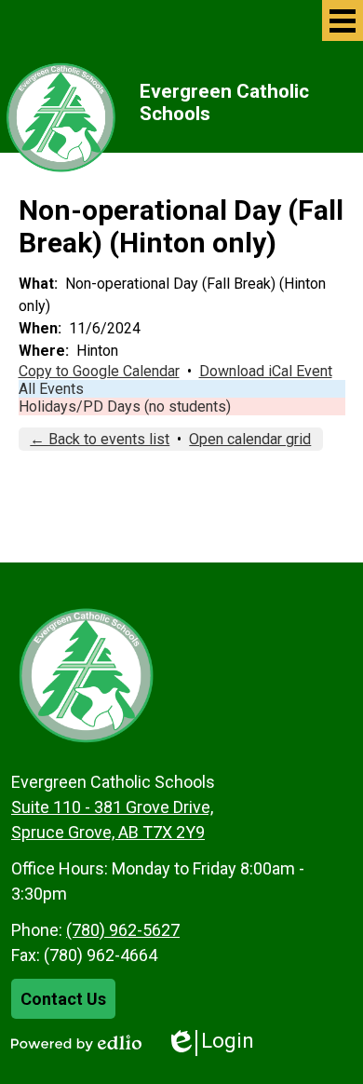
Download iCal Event (265, 371)
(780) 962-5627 (123, 930)
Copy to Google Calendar (99, 371)
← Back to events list (99, 439)
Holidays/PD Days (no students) (125, 406)
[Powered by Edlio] (76, 1043)
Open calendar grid (250, 439)
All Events (51, 389)
